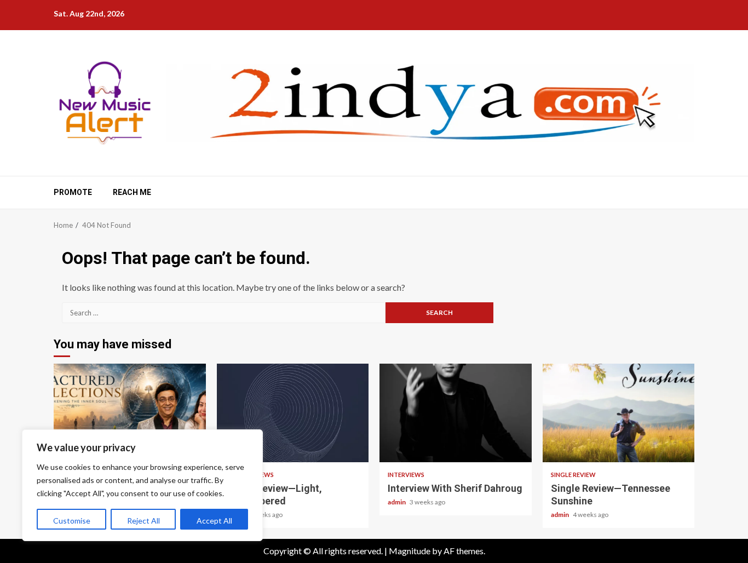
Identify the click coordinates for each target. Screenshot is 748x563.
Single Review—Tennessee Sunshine (619, 413)
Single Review (573, 475)
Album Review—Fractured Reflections (130, 413)
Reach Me (132, 192)
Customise (71, 520)
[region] (142, 485)
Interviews (406, 475)
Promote (73, 192)
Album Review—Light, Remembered (293, 413)
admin (397, 502)
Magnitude (409, 550)
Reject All (143, 520)
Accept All (214, 520)
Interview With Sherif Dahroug (455, 413)
